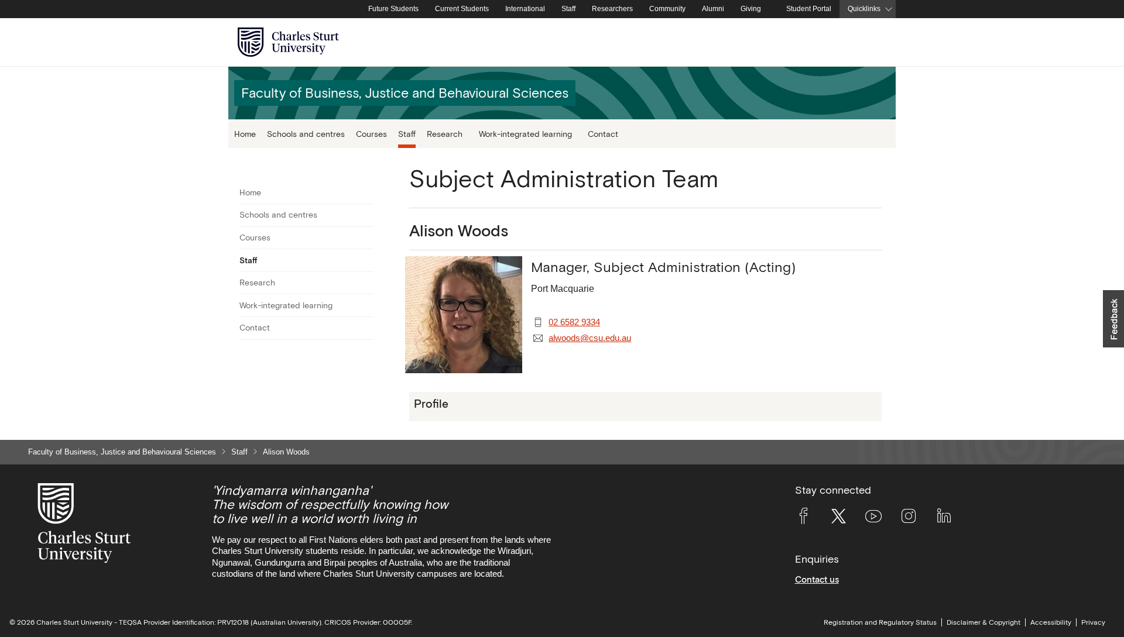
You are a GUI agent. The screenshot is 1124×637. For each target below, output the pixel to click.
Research (257, 282)
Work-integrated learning (286, 305)
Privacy (1093, 622)
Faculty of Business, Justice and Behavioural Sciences (122, 451)
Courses (371, 134)
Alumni (713, 9)
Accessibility (1050, 622)
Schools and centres (306, 134)
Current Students (462, 9)
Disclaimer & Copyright (983, 622)
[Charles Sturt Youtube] (873, 518)
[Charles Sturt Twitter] (838, 518)
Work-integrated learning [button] (525, 134)
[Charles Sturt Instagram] (908, 518)
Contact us (817, 579)
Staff (568, 9)
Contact (603, 134)
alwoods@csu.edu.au (590, 338)
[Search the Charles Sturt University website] (873, 42)
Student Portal (808, 9)
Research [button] (444, 134)
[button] (1113, 318)
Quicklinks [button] (864, 9)
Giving (751, 9)
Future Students (393, 9)
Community (667, 9)
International (525, 9)
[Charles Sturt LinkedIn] (944, 518)
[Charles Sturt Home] (357, 9)
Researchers (612, 9)
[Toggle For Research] (366, 283)
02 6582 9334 (574, 322)
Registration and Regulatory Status (880, 622)
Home (245, 134)
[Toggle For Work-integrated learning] (366, 305)
